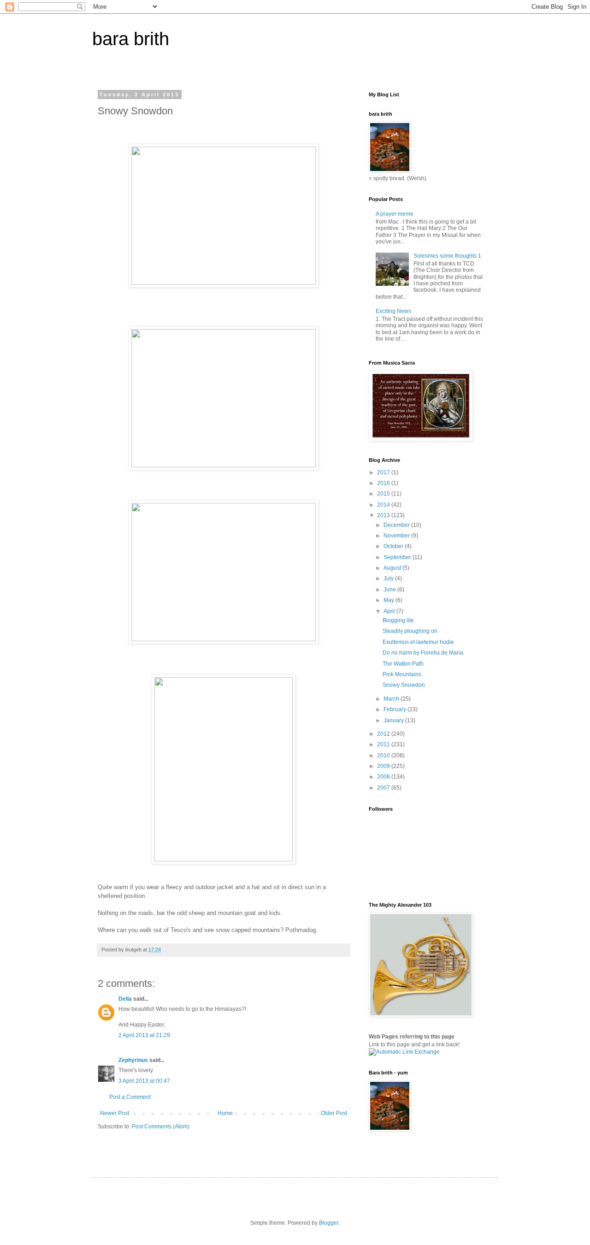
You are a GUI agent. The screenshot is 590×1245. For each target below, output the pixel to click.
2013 (384, 515)
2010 (384, 755)
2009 (384, 766)
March (392, 699)
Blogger (328, 1223)
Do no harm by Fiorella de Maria (423, 652)
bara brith (130, 39)
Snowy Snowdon (404, 685)
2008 (384, 776)
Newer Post (114, 1113)
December (397, 525)
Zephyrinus (133, 1060)
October (394, 546)
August (393, 568)
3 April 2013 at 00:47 (144, 1081)
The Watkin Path (403, 664)
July (389, 578)
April (390, 611)
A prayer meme (394, 214)
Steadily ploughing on (410, 631)
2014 (384, 505)
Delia (125, 999)
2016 (384, 483)
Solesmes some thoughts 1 (447, 256)
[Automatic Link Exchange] (404, 1052)
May (389, 600)
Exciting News (393, 311)
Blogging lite (398, 620)
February (395, 709)
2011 (384, 744)
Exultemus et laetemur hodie (418, 642)
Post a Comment (130, 1097)
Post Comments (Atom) (160, 1126)
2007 (384, 788)
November (397, 535)
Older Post (334, 1113)
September (398, 557)
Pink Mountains (402, 674)
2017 (384, 472)
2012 (384, 734)
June (390, 589)
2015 (384, 493)
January (394, 720)
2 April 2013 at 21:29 (144, 1035)
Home (225, 1113)
